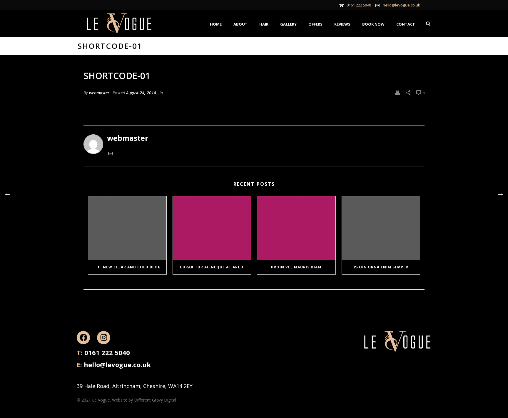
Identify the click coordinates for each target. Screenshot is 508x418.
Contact (405, 24)
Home (216, 24)
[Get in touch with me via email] (110, 154)
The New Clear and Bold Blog (127, 267)
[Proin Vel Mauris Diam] (296, 228)
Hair (263, 24)
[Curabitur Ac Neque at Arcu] (212, 228)
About (240, 24)
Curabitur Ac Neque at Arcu (211, 267)
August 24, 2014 (141, 93)
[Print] (397, 92)
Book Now (373, 24)
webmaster (99, 93)
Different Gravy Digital (155, 400)
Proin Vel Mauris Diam (296, 267)
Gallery (288, 24)
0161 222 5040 (359, 5)
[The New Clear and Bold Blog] (127, 228)
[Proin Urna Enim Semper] (381, 228)
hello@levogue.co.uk (401, 5)
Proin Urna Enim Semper (381, 267)
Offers (315, 24)
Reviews (342, 24)
